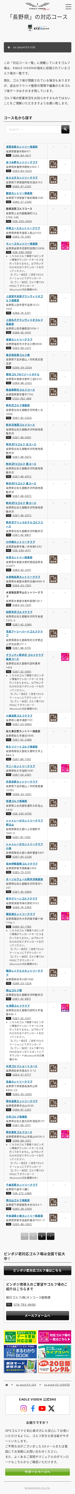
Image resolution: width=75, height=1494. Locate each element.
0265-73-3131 (21, 872)
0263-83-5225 (22, 170)
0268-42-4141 (21, 332)
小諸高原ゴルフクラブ (19, 715)
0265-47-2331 (21, 186)
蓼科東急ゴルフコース (19, 1132)
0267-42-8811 (21, 534)
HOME (6, 1385)
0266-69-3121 (21, 1140)
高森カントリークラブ (19, 1081)
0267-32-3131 (21, 1018)
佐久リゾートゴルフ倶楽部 (22, 746)
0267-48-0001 (21, 437)
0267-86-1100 (21, 759)
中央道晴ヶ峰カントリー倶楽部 (24, 1215)
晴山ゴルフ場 (14, 990)
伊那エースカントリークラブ (23, 228)
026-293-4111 (21, 550)
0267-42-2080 (22, 624)
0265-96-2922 (22, 1224)
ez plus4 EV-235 (26, 1384)
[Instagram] (24, 1408)
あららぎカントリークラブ (22, 177)
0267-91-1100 (21, 837)
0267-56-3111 (21, 1125)
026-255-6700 (22, 813)
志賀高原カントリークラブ (22, 781)
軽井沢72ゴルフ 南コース (21, 503)
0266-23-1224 (22, 983)
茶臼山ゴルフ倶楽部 (18, 1200)
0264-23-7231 (21, 605)
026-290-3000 (22, 252)
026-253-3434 (22, 221)
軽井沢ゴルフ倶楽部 (18, 405)
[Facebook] (33, 1408)
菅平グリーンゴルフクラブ (22, 898)
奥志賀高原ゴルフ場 (18, 354)
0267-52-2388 (22, 739)
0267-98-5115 (21, 647)
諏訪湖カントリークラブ (20, 914)
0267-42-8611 (21, 998)
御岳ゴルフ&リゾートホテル (23, 374)
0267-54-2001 (21, 774)
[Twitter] (51, 1408)
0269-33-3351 (22, 794)
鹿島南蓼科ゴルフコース (20, 389)
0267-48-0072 (22, 456)
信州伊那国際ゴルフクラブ (22, 863)
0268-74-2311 (21, 312)
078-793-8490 (25, 1304)
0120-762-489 (21, 398)
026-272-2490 (22, 1193)
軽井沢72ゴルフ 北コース (21, 444)
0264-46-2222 (22, 383)
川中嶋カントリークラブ (20, 541)
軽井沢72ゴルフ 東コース (21, 483)
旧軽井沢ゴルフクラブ (19, 611)
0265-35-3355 (22, 1094)
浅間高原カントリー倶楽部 (22, 146)
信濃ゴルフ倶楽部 (16, 801)
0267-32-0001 (21, 671)
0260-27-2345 (22, 201)
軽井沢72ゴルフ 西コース (21, 463)
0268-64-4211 (21, 155)
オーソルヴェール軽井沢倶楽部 (24, 879)
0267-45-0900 (22, 891)
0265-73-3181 (21, 236)
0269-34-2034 (22, 367)
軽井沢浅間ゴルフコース (20, 424)
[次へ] (50, 1236)
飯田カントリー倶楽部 (19, 193)
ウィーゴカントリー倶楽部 (22, 243)
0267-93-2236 (22, 856)
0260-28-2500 (22, 1208)
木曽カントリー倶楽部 (19, 557)
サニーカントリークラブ (20, 766)
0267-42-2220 (22, 417)
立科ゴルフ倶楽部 (16, 1116)
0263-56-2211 (21, 348)
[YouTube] (42, 1408)
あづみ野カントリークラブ (22, 162)
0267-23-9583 (22, 724)
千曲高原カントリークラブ (22, 1184)
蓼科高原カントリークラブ (22, 1101)
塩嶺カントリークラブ (19, 339)
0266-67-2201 (21, 1109)
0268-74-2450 (22, 907)
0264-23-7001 (21, 585)
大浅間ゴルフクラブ (18, 1005)
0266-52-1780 (21, 926)
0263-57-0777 (21, 1074)
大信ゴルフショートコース (22, 1066)
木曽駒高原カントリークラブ (23, 576)
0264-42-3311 (21, 569)
